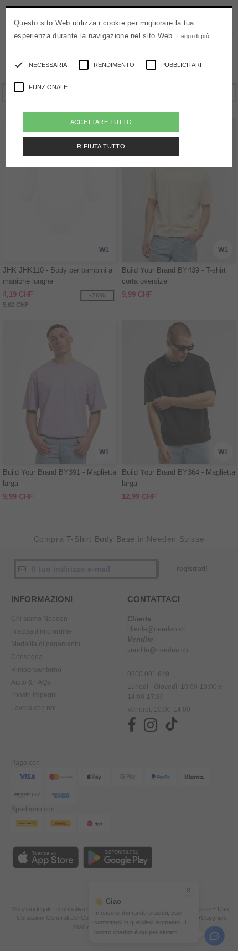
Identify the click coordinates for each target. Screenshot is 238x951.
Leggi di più (193, 36)
